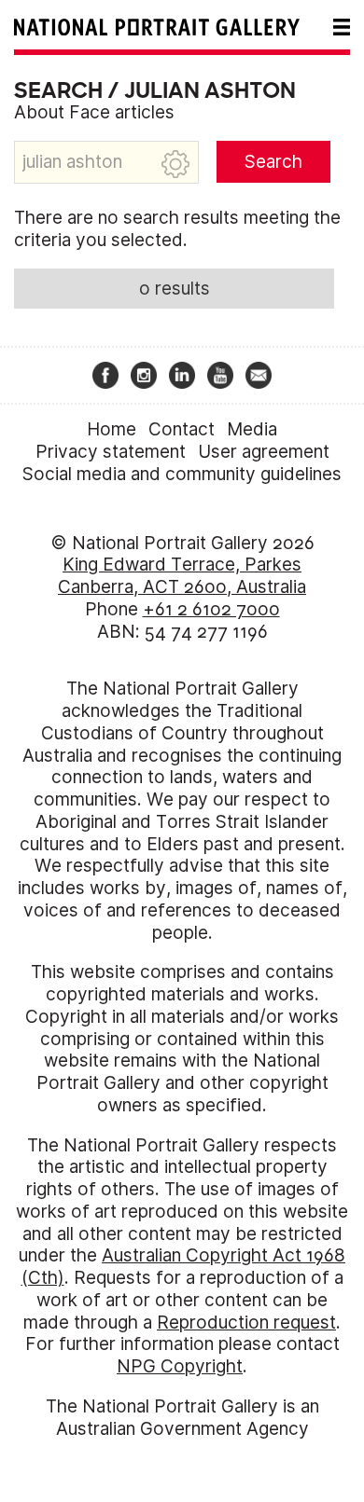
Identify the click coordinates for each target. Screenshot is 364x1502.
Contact (181, 429)
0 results (174, 288)
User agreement (263, 451)
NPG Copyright (180, 1366)
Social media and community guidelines (182, 474)
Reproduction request (246, 1322)
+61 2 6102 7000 (211, 609)
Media (252, 429)
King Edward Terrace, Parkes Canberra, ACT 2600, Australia (182, 576)
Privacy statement (110, 451)
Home (111, 429)
